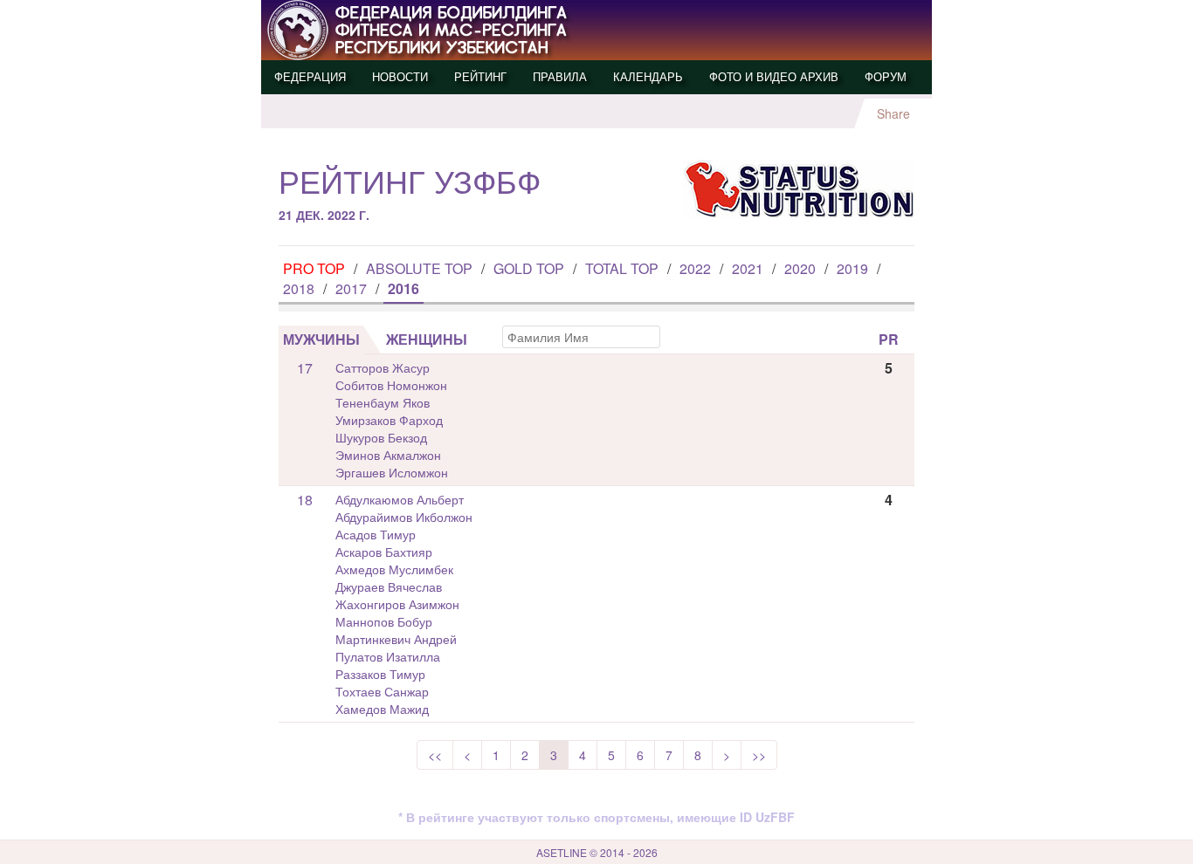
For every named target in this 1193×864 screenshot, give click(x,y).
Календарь (648, 76)
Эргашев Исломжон (391, 472)
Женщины (426, 339)
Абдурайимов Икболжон (403, 516)
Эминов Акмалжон (388, 454)
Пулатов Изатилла (387, 656)
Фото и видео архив (773, 76)
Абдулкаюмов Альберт (399, 499)
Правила (560, 76)
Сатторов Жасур (382, 367)
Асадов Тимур (375, 534)
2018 (298, 288)
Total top (622, 268)
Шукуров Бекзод (381, 437)
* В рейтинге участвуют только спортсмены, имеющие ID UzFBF (596, 817)
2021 (747, 268)
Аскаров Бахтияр (383, 551)
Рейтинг (480, 76)
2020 (800, 268)
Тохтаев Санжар (382, 691)
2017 (351, 288)
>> (759, 755)
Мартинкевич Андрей (396, 639)
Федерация (310, 76)
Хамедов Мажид (382, 708)
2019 (852, 268)
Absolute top (419, 268)
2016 (403, 288)
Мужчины (321, 339)
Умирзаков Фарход (389, 420)
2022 (695, 268)
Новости (400, 76)
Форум (886, 76)
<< (435, 755)
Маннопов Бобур (383, 621)
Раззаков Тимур (380, 673)
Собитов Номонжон (391, 385)
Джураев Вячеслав (388, 586)
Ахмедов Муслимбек (394, 569)
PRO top (314, 268)
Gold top (528, 268)
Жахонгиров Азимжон (397, 604)
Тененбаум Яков (382, 402)
